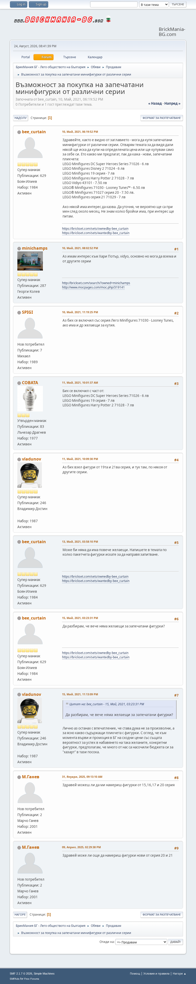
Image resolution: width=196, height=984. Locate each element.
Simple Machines (44, 973)
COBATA (30, 382)
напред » (172, 103)
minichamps (34, 248)
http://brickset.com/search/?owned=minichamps (96, 283)
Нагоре (20, 914)
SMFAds (14, 978)
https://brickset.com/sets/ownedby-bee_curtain (95, 228)
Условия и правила (156, 973)
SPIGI (27, 312)
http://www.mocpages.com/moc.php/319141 (93, 287)
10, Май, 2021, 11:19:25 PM (80, 312)
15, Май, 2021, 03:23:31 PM (80, 618)
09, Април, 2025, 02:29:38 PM (81, 847)
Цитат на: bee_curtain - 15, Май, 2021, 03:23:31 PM (106, 704)
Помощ (135, 973)
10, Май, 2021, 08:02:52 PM (80, 248)
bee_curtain (34, 132)
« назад (155, 103)
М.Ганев (30, 777)
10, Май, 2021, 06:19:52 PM (80, 131)
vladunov (31, 459)
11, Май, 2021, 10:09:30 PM (80, 459)
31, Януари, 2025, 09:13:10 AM (82, 777)
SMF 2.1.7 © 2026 (21, 973)
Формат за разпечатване (162, 118)
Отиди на (107, 942)
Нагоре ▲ (179, 973)
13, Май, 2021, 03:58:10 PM (80, 541)
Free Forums (31, 978)
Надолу (21, 118)
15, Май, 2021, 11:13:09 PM (80, 694)
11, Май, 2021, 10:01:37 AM (80, 382)
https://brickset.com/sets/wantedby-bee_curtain (95, 233)
